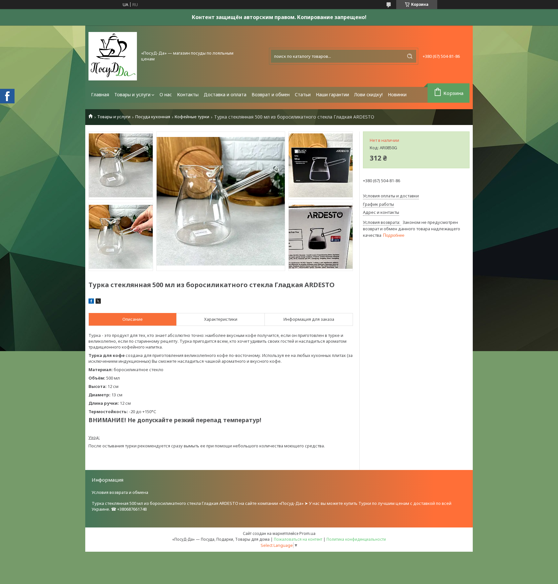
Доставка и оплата (225, 94)
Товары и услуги (132, 94)
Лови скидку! (368, 94)
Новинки (397, 94)
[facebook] (91, 302)
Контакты (188, 94)
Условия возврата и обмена (120, 492)
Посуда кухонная (152, 117)
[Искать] (409, 56)
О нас (166, 94)
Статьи (303, 94)
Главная (100, 94)
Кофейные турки (192, 117)
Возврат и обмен (271, 94)
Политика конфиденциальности (356, 539)
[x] (98, 302)
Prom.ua (307, 533)
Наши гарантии (332, 94)
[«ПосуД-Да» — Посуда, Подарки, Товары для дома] (112, 56)
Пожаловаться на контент (298, 539)
